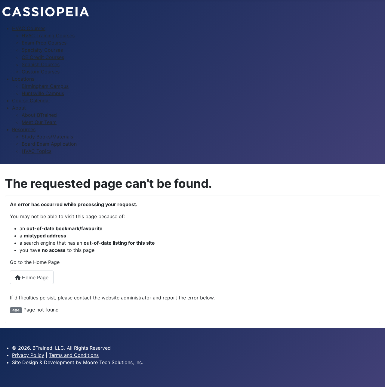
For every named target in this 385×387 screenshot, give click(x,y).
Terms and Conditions (74, 355)
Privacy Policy (28, 355)
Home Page (34, 277)
